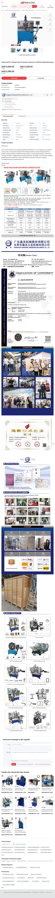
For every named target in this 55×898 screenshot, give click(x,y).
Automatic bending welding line (8, 852)
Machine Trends (45, 881)
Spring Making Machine (19, 849)
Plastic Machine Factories (22, 874)
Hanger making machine (46, 852)
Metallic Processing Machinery (28, 10)
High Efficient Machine (41, 877)
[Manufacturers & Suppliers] (27, 2)
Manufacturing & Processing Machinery (13, 10)
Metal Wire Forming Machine (41, 10)
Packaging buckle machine (7, 847)
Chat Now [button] (41, 78)
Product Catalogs (22, 844)
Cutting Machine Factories (8, 877)
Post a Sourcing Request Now (42, 764)
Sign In (3, 109)
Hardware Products (45, 847)
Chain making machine (19, 852)
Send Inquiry (14, 78)
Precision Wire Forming (35, 867)
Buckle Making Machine (33, 849)
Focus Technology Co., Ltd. (18, 892)
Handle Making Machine (46, 849)
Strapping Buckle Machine (20, 847)
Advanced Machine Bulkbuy (9, 884)
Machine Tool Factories (36, 874)
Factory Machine (21, 877)
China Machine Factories (8, 874)
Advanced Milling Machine (8, 881)
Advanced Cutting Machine (23, 881)
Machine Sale (31, 877)
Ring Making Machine (32, 852)
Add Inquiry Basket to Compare (28, 55)
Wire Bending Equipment (8, 867)
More (2, 887)
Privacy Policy (48, 892)
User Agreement (35, 892)
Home (2, 10)
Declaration (42, 892)
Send (14, 764)
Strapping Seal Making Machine (34, 847)
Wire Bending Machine (6, 849)
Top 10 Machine (35, 881)
